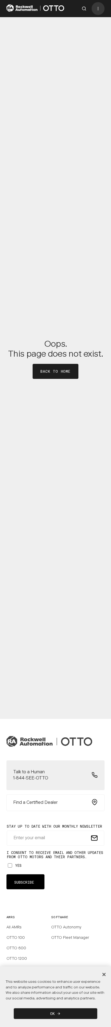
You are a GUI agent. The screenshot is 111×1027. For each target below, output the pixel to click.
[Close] (104, 974)
